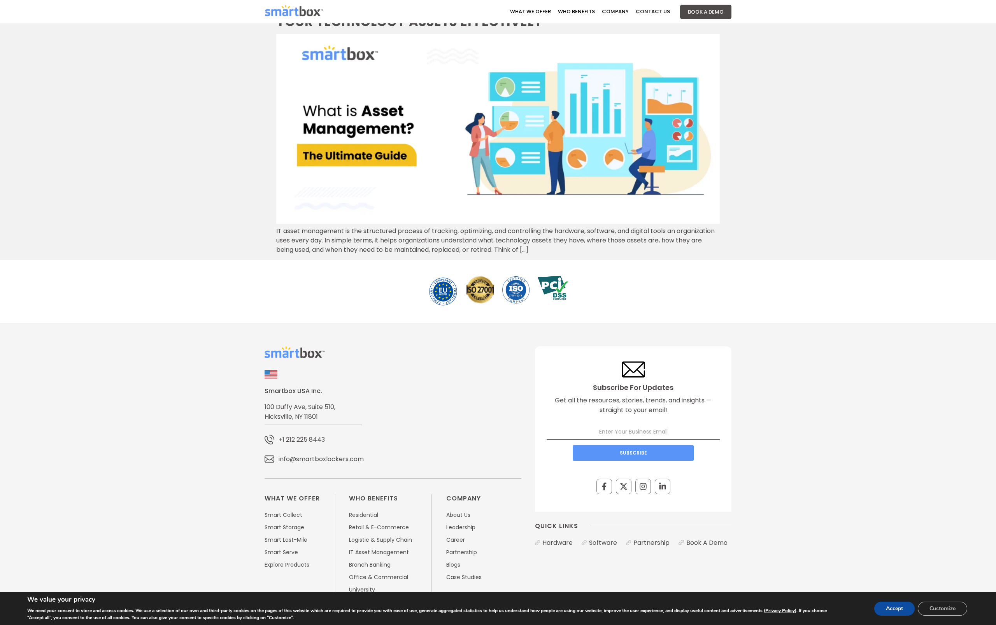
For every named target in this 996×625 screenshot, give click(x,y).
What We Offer (530, 11)
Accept (894, 608)
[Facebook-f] (604, 486)
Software (603, 542)
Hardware (557, 542)
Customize (942, 608)
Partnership (651, 542)
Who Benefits (576, 11)
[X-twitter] (623, 486)
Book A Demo (706, 12)
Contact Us (653, 11)
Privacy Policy (780, 610)
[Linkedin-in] (662, 486)
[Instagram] (643, 486)
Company (615, 11)
